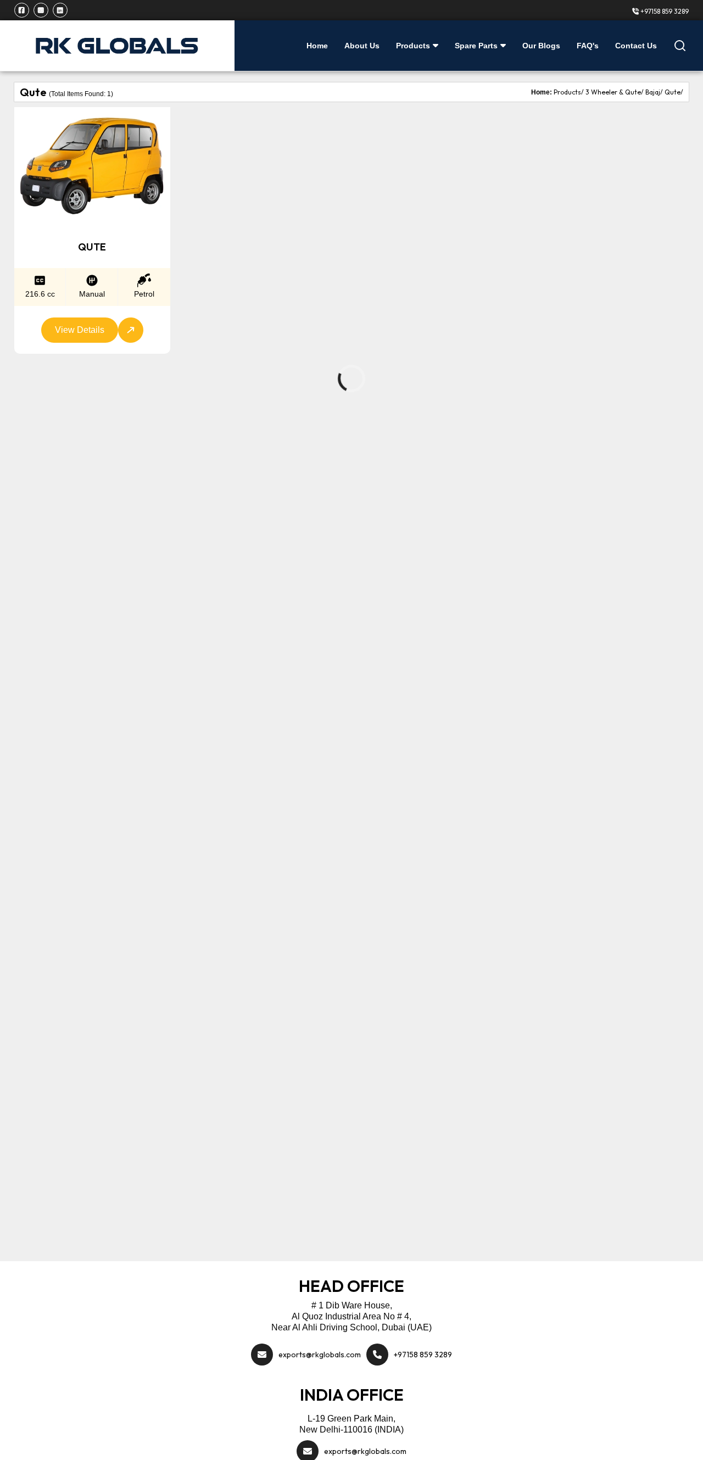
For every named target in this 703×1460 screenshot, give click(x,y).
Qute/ (674, 92)
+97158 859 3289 (664, 11)
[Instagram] (41, 10)
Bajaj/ (654, 92)
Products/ (569, 92)
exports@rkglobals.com (319, 1354)
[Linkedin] (60, 10)
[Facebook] (21, 10)
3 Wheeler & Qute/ (614, 92)
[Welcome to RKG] (117, 45)
